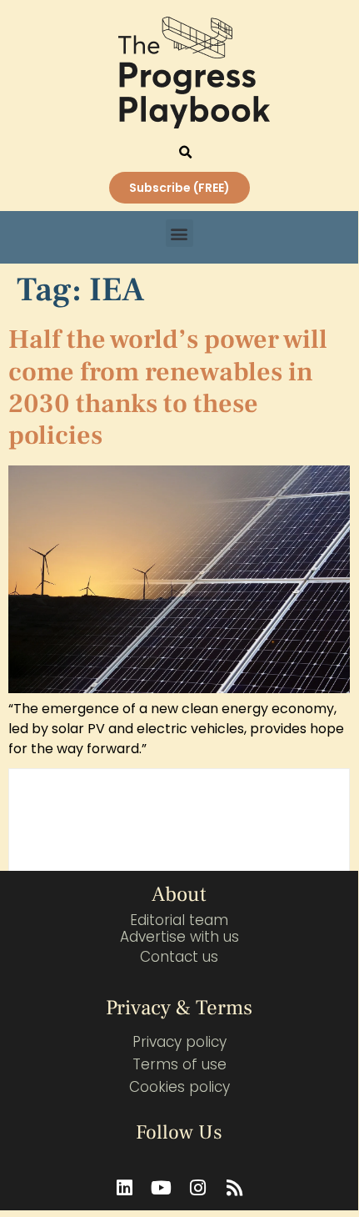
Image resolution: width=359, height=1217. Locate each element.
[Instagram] (197, 1187)
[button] (185, 152)
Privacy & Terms (179, 1007)
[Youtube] (160, 1187)
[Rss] (234, 1187)
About (179, 894)
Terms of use (179, 1064)
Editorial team (179, 920)
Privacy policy (179, 1042)
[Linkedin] (124, 1187)
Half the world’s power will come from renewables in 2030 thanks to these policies (167, 387)
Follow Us (179, 1132)
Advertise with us (179, 937)
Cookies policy (179, 1087)
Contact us (179, 957)
